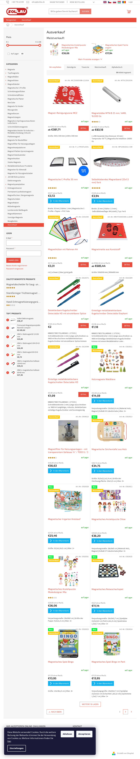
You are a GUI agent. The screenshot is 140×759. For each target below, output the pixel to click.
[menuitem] (11, 20)
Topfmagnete (13, 73)
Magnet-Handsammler (17, 155)
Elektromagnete (14, 180)
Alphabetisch (117, 67)
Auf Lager (17, 53)
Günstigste (71, 67)
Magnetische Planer (16, 99)
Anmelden (13, 260)
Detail (84, 128)
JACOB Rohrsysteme (16, 177)
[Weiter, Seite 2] (125, 711)
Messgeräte (13, 110)
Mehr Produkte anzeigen (89, 59)
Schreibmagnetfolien (16, 91)
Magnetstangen (14, 117)
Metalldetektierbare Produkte (20, 166)
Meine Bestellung (77, 2)
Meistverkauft (100, 67)
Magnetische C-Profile (17, 88)
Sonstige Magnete (15, 217)
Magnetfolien (13, 80)
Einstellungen (17, 748)
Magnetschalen (14, 199)
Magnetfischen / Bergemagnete (21, 195)
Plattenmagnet (14, 136)
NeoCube (11, 102)
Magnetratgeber (57, 2)
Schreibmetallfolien (16, 95)
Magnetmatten (14, 158)
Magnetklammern (15, 213)
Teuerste (85, 67)
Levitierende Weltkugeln (18, 210)
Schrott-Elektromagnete (18, 127)
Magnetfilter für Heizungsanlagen (21, 144)
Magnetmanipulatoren (17, 147)
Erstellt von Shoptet (125, 753)
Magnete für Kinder (15, 106)
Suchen (85, 11)
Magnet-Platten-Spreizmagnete (20, 151)
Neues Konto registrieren (16, 265)
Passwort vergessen (14, 269)
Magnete (11, 69)
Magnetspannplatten (16, 184)
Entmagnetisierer (15, 188)
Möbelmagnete (14, 206)
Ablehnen (67, 734)
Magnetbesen (13, 113)
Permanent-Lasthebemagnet (19, 191)
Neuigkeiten (13, 221)
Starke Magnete (14, 162)
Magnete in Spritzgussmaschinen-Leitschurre (21, 122)
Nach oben (56, 712)
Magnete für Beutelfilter (17, 140)
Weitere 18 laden (90, 704)
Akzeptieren (84, 734)
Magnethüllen (13, 76)
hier (9, 741)
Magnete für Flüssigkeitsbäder (20, 173)
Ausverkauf (12, 225)
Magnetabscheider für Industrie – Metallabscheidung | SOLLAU (21, 131)
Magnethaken (13, 202)
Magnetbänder (14, 84)
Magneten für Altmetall (17, 169)
